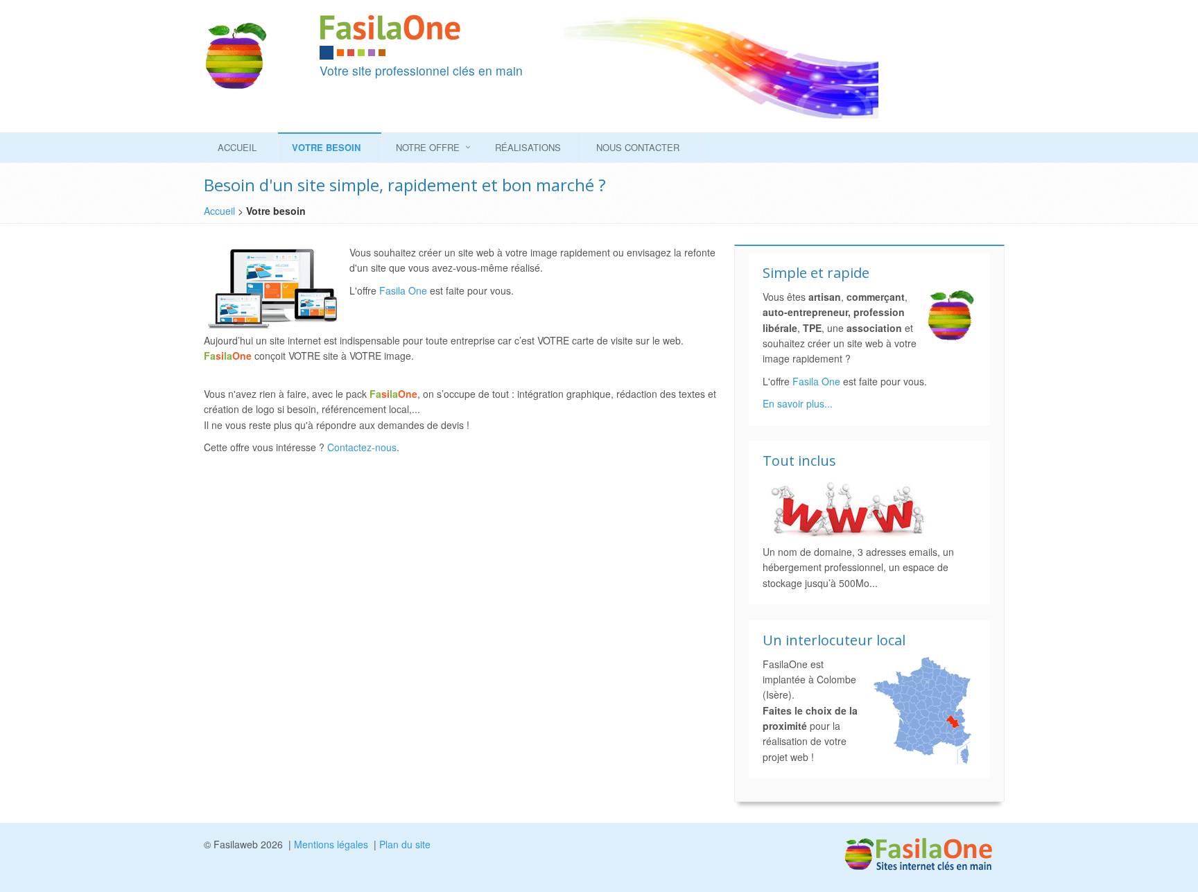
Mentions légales (331, 844)
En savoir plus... (798, 403)
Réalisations (528, 147)
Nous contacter (637, 147)
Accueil (237, 147)
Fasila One (403, 290)
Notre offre (428, 147)
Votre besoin (326, 147)
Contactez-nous (362, 447)
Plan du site (405, 844)
